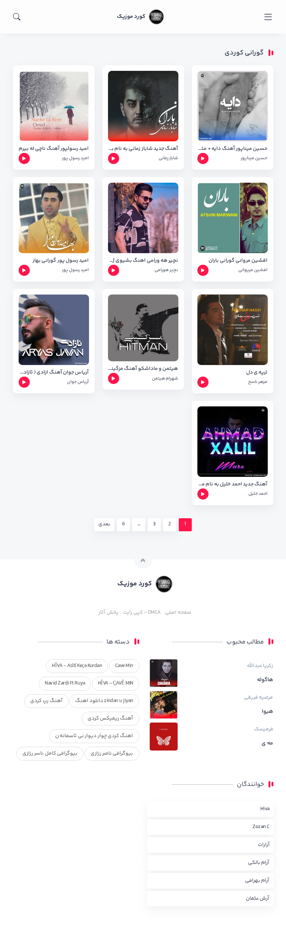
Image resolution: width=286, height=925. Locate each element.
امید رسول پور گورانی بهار (60, 261)
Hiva (265, 809)
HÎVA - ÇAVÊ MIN (115, 683)
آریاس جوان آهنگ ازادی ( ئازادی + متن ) (54, 373)
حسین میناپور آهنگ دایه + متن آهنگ (232, 149)
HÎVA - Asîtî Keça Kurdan (77, 666)
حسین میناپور (254, 158)
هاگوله (265, 680)
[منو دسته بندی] (268, 17)
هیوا (267, 712)
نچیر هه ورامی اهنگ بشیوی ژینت (143, 261)
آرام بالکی (258, 863)
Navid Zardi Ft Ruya (65, 683)
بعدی (104, 524)
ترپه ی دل (257, 373)
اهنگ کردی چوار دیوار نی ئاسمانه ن (94, 736)
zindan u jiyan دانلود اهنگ (104, 701)
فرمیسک (263, 729)
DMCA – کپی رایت (142, 612)
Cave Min (124, 666)
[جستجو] (16, 17)
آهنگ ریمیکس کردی (110, 718)
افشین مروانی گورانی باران (238, 261)
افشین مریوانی (252, 270)
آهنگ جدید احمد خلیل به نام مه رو (232, 484)
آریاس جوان (78, 382)
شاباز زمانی (168, 158)
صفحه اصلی (178, 612)
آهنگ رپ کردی (46, 701)
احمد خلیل (257, 493)
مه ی (267, 743)
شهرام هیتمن (165, 378)
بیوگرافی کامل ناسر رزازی (49, 753)
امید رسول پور (75, 158)
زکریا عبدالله (260, 666)
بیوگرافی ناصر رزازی (111, 753)
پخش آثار (108, 612)
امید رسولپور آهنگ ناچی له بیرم (54, 149)
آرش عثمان (257, 898)
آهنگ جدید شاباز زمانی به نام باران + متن (143, 149)
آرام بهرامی (257, 881)
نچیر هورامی (166, 270)
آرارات (264, 845)
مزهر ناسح (257, 382)
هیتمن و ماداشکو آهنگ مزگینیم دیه (143, 369)
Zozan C (260, 827)
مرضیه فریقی (258, 697)
